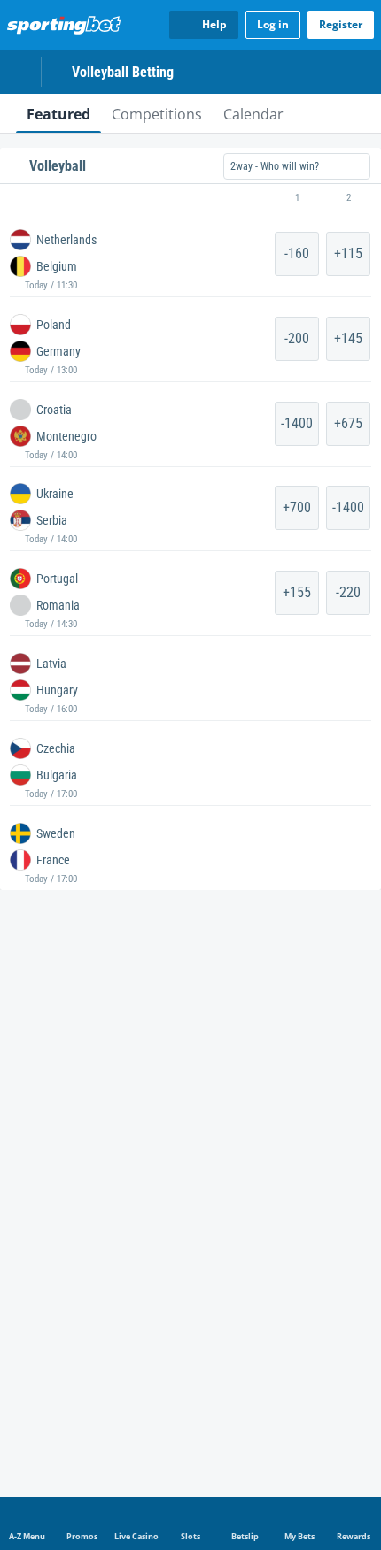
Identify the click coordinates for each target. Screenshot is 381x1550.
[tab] (58, 113)
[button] (190, 198)
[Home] (67, 24)
